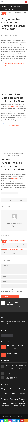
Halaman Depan (6, 6)
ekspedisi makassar (16, 6)
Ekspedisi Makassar (12, 353)
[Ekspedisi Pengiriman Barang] (8, 2)
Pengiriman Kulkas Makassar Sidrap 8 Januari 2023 (14, 252)
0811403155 (14, 178)
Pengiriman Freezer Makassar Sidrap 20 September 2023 (14, 245)
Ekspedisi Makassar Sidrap (12, 106)
